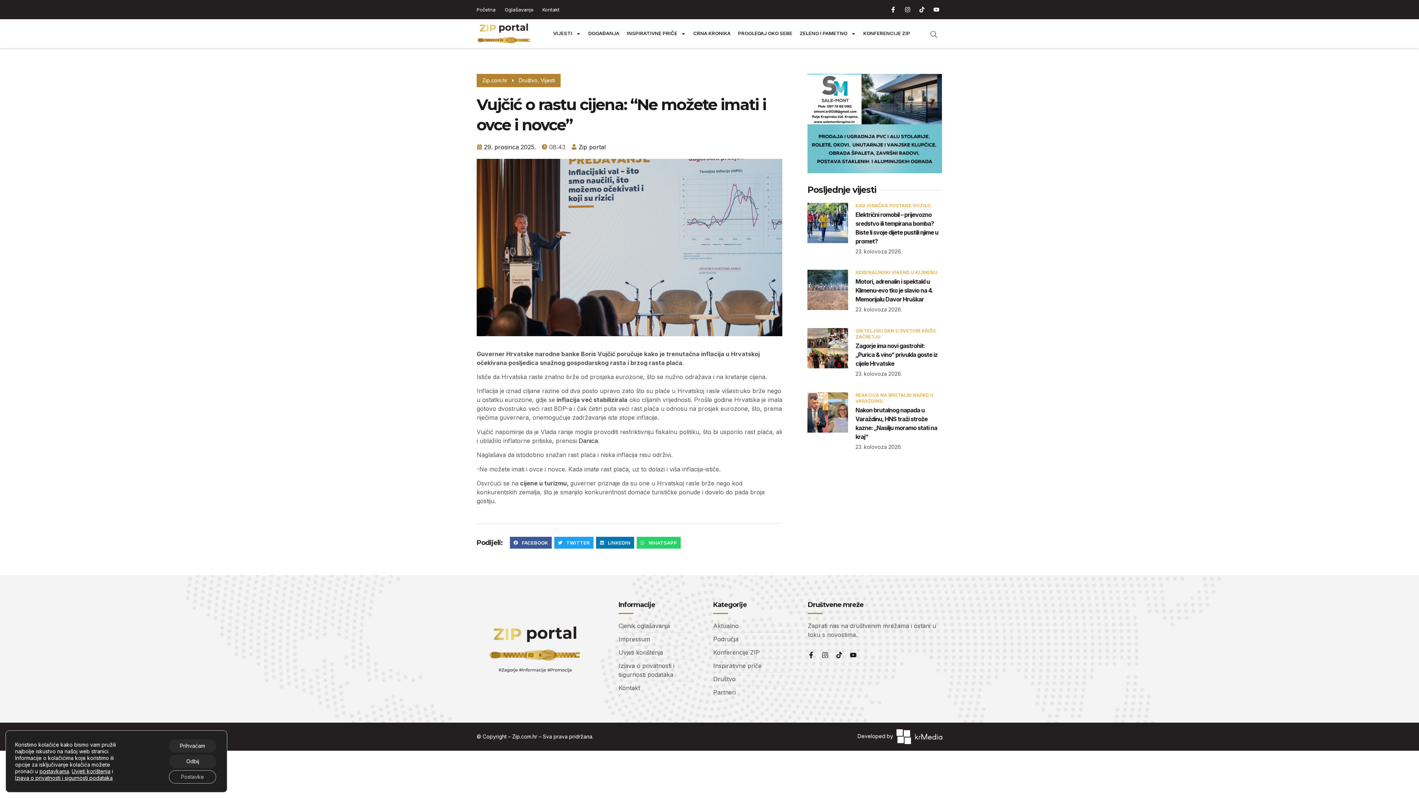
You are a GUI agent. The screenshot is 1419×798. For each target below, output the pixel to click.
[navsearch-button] (930, 33)
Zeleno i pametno (823, 33)
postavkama (54, 771)
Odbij (192, 761)
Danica (588, 440)
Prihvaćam (192, 746)
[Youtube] (936, 10)
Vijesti (562, 33)
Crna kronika (712, 33)
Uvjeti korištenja (91, 771)
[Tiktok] (922, 10)
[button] (531, 543)
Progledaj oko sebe (765, 33)
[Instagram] (907, 10)
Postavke (192, 777)
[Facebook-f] (893, 10)
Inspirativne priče (652, 33)
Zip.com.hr (524, 736)
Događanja (603, 33)
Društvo (528, 80)
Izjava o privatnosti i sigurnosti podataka (64, 778)
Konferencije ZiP (886, 33)
